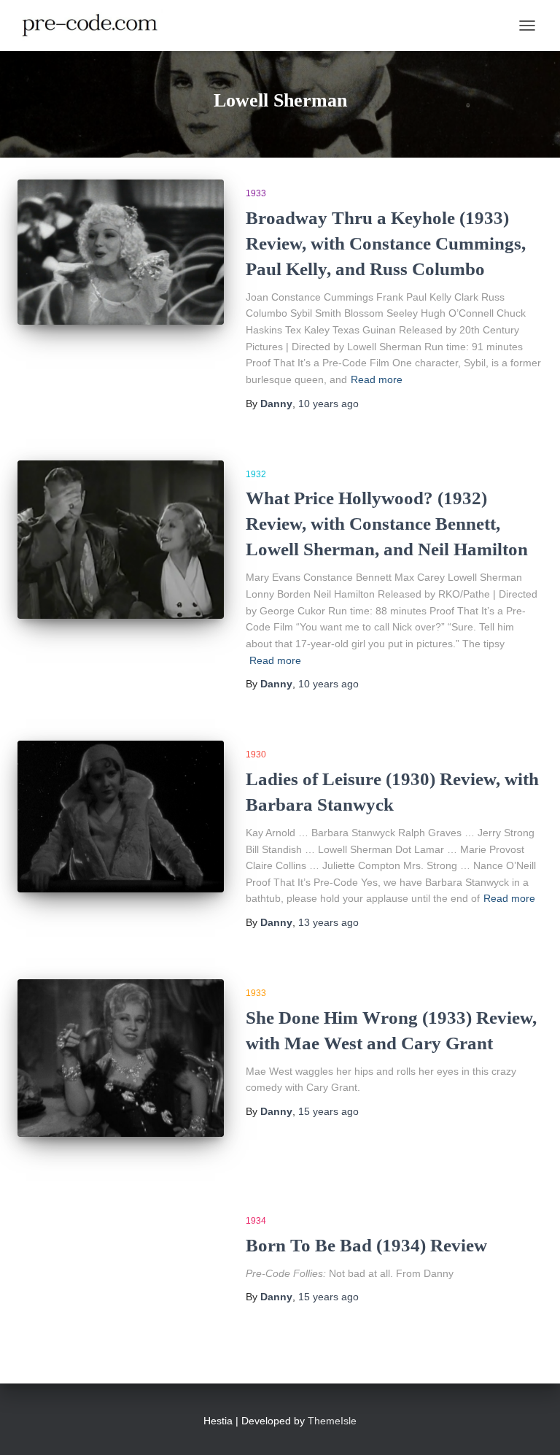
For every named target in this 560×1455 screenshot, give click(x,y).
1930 (256, 754)
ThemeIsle (332, 1421)
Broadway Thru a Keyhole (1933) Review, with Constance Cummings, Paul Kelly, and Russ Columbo (386, 243)
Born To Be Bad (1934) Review (366, 1245)
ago (328, 403)
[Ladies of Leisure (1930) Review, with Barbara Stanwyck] (121, 816)
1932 (256, 474)
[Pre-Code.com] (96, 25)
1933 (256, 193)
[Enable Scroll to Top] (531, 1426)
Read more (376, 379)
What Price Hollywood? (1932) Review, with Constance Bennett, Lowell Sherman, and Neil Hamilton (387, 523)
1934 (256, 1221)
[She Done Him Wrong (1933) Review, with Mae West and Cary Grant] (121, 1057)
